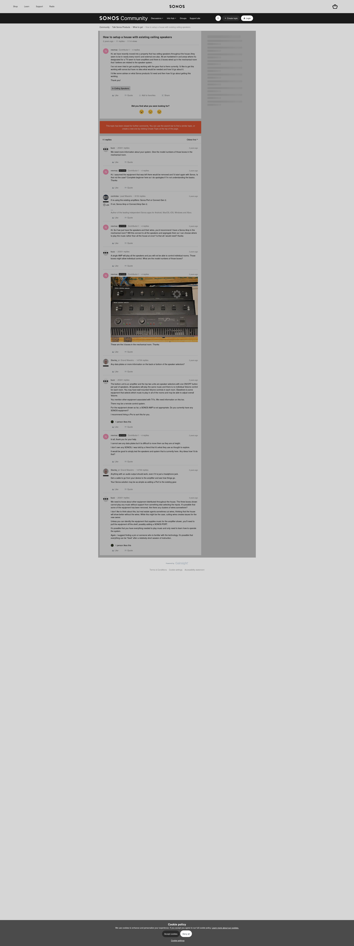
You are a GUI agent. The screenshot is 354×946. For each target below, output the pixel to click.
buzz (113, 147)
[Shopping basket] (335, 6)
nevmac (114, 49)
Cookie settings (175, 569)
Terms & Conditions (158, 569)
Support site (195, 18)
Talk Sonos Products (121, 27)
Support (39, 6)
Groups (183, 18)
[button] (231, 18)
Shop (15, 6)
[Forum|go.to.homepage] (124, 18)
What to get (138, 27)
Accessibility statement (194, 569)
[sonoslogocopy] (177, 6)
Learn (26, 6)
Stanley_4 (115, 360)
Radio (51, 6)
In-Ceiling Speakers (120, 88)
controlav (115, 196)
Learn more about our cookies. (225, 927)
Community (105, 27)
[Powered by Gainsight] (177, 564)
